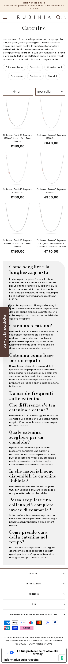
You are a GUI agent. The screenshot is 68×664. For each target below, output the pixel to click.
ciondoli (32, 311)
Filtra (16, 92)
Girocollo (35, 67)
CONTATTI (34, 573)
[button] (4, 332)
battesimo (15, 386)
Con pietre (17, 76)
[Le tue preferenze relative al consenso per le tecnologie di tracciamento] (62, 658)
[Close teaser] (10, 306)
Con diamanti (54, 67)
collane (25, 318)
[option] (34, 6)
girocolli (46, 348)
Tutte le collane (14, 67)
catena (26, 338)
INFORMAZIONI (34, 584)
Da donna (35, 76)
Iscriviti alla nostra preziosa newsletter (34, 614)
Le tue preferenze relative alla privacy (37, 652)
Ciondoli (52, 76)
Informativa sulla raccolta (21, 659)
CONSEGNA (34, 594)
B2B (34, 604)
